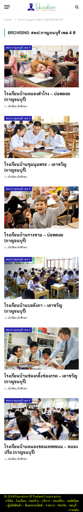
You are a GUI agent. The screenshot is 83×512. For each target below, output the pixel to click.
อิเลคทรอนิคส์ (33, 505)
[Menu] (7, 7)
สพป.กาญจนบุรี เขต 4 (18, 47)
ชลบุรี (72, 505)
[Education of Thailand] (41, 7)
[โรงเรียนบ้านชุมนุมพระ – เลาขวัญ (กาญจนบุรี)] (41, 137)
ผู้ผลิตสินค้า (14, 505)
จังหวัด (62, 505)
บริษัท (9, 501)
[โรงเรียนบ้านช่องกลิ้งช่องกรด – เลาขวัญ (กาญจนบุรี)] (41, 348)
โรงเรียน (21, 501)
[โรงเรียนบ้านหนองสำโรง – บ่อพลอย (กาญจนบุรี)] (41, 66)
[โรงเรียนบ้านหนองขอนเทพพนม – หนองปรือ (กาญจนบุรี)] (41, 419)
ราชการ (50, 505)
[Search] (76, 7)
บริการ (46, 501)
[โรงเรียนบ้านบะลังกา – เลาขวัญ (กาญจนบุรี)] (41, 278)
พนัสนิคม (73, 501)
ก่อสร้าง (34, 501)
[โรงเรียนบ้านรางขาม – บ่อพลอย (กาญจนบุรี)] (41, 207)
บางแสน (74, 510)
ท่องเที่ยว (58, 501)
